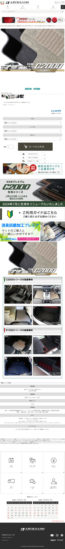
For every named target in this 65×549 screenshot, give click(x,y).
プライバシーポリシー (7, 537)
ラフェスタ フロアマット (27, 25)
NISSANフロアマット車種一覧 (14, 25)
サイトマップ (5, 540)
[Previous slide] (1, 20)
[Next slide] (63, 20)
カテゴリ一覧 (3, 25)
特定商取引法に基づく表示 (8, 535)
